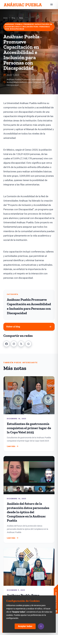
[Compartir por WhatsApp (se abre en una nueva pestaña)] (28, 344)
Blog (13, 18)
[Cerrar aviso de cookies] (41, 626)
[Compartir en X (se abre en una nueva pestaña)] (21, 344)
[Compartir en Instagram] (14, 344)
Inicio (5, 18)
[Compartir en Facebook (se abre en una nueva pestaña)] (6, 344)
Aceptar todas (25, 626)
